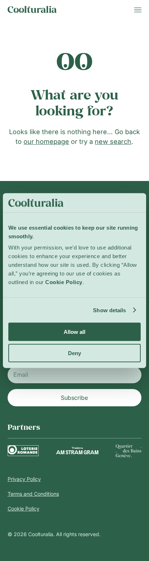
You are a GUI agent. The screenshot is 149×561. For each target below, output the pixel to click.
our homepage (46, 141)
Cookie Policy (23, 508)
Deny (74, 353)
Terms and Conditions (33, 494)
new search (113, 141)
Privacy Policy (24, 479)
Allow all (74, 332)
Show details (109, 310)
